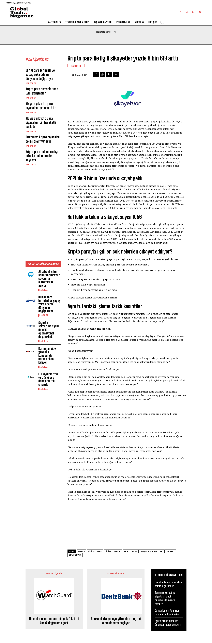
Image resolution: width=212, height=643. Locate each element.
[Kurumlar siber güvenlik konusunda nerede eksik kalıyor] (31, 351)
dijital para (95, 551)
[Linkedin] (193, 12)
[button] (161, 22)
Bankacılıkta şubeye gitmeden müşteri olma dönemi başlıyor (116, 621)
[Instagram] (186, 12)
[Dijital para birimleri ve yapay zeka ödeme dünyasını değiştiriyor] (31, 300)
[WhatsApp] (102, 74)
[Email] (116, 74)
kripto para (130, 551)
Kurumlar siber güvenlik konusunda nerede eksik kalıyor (47, 355)
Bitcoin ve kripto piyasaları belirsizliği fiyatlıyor (43, 139)
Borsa (81, 551)
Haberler (31, 83)
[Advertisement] (43, 213)
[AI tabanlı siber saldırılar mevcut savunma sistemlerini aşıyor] (31, 274)
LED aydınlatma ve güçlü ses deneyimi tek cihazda (48, 379)
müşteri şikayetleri (151, 551)
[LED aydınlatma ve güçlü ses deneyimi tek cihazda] (31, 377)
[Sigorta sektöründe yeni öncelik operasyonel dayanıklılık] (31, 326)
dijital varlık (113, 551)
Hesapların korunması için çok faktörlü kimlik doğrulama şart (54, 621)
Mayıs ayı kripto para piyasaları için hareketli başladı (41, 122)
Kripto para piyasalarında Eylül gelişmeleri (42, 91)
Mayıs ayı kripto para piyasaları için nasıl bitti (41, 106)
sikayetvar (75, 555)
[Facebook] (180, 12)
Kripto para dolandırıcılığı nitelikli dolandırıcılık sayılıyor (42, 156)
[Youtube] (199, 12)
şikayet (170, 551)
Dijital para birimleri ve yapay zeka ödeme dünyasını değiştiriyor (40, 74)
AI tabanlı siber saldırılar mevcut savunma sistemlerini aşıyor (49, 278)
